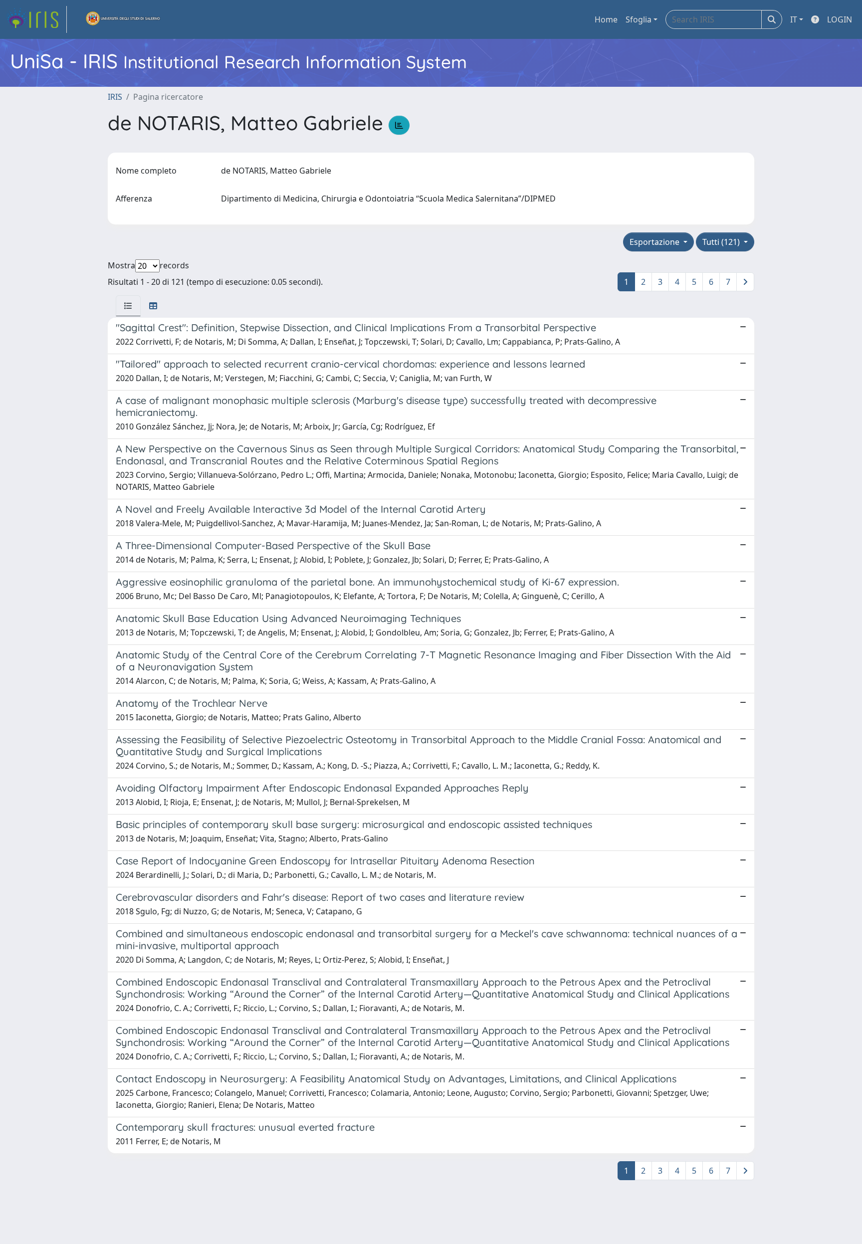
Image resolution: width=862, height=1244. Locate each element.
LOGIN (839, 19)
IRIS (115, 96)
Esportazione (655, 241)
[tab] (128, 305)
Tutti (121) (722, 241)
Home (606, 19)
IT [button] (793, 19)
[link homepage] (36, 19)
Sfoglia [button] (638, 19)
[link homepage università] (123, 19)
